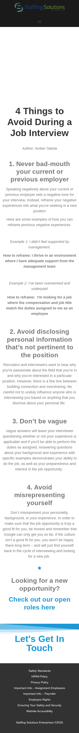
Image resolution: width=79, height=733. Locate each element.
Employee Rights (39, 699)
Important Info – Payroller (39, 693)
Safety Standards (40, 670)
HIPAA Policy (39, 676)
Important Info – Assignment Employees (39, 688)
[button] (39, 21)
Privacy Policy (39, 682)
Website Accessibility (39, 711)
